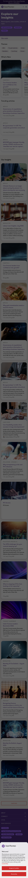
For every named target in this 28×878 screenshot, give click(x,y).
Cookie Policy (5, 863)
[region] (14, 860)
